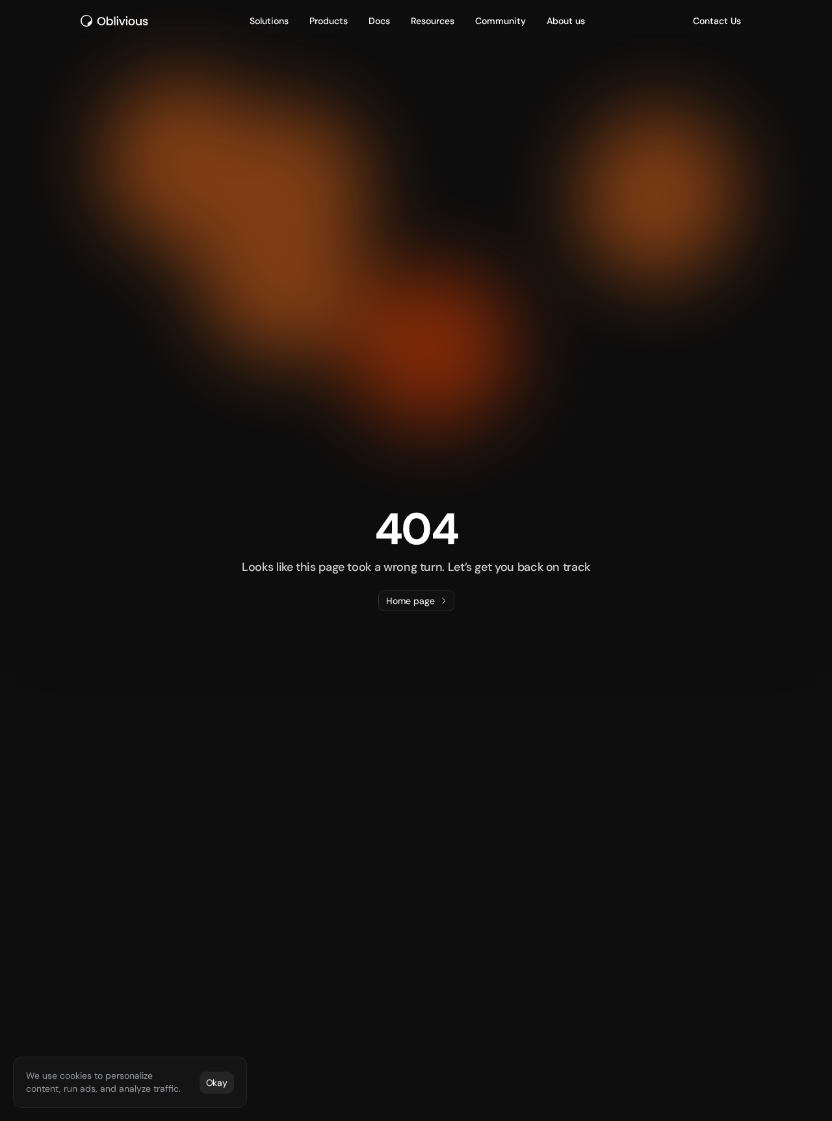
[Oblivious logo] (116, 21)
